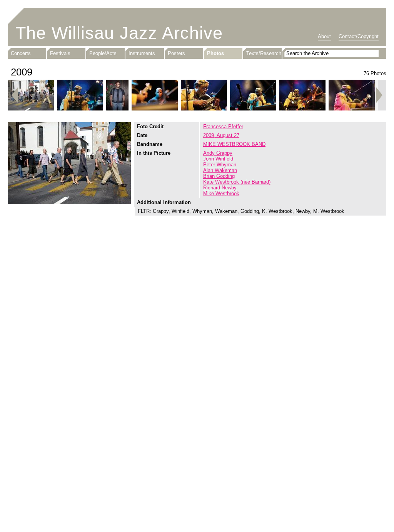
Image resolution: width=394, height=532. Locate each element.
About (324, 36)
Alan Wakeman (220, 170)
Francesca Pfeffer (223, 126)
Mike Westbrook (221, 193)
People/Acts (103, 53)
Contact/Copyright (359, 36)
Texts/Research (263, 53)
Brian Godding (219, 176)
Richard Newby (220, 188)
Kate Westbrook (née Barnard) (236, 182)
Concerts (21, 53)
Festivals (60, 53)
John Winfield (218, 159)
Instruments (142, 53)
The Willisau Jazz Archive (119, 33)
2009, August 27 (221, 135)
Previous (15, 95)
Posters (176, 53)
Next (379, 95)
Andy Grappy (217, 153)
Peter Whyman (219, 164)
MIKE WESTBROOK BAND (234, 144)
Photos (215, 53)
